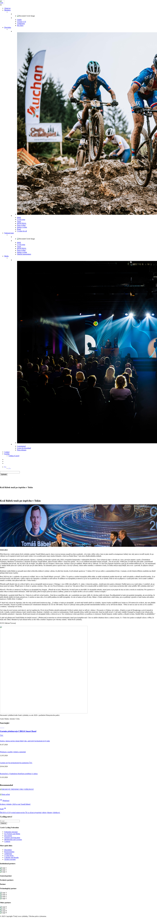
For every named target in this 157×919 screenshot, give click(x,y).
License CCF (21, 22)
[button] (5, 467)
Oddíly (19, 20)
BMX (19, 217)
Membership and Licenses (13, 839)
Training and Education (12, 838)
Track (19, 221)
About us (7, 8)
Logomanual (21, 446)
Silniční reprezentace (24, 254)
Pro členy (20, 25)
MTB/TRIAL (21, 223)
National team (9, 233)
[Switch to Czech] (9, 468)
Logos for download (24, 448)
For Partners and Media (12, 834)
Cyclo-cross (21, 219)
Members (7, 10)
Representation (9, 852)
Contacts (7, 841)
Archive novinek (10, 859)
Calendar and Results (11, 857)
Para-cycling (21, 225)
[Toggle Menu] (1, 5)
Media (6, 256)
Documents (8, 836)
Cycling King (8, 855)
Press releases (21, 450)
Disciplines (8, 850)
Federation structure (11, 832)
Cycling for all (22, 231)
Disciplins (7, 27)
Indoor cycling (22, 227)
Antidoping (21, 23)
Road (19, 229)
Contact (7, 452)
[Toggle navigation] (1, 4)
